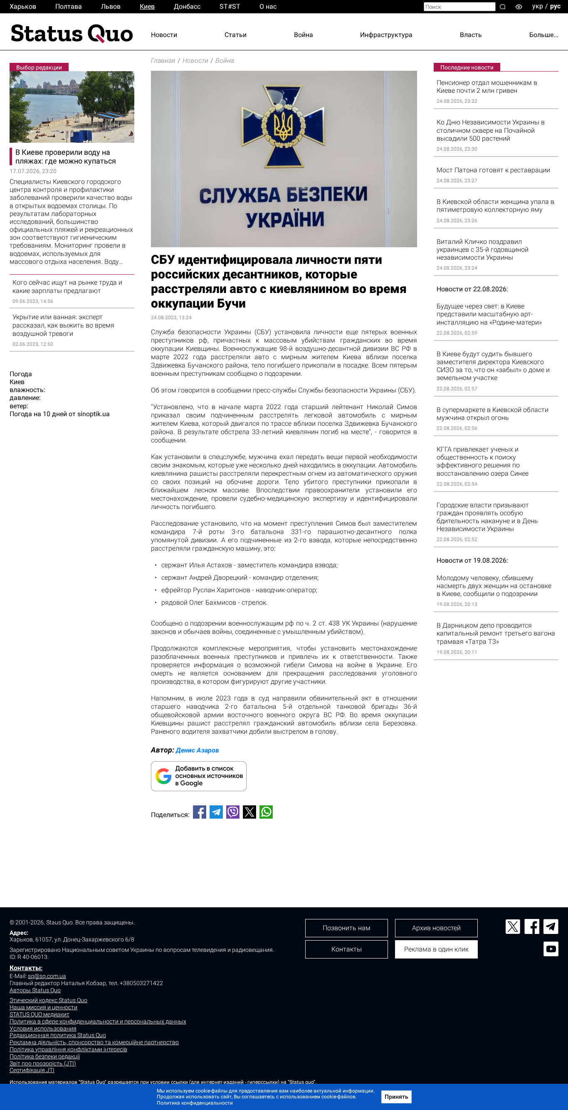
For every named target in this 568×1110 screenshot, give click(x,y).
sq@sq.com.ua (47, 976)
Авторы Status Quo (35, 990)
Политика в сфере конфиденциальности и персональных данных (98, 1021)
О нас (268, 6)
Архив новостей (436, 928)
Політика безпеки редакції (45, 1056)
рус (555, 6)
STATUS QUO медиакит (39, 1014)
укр (537, 6)
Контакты (25, 968)
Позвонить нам (346, 928)
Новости (164, 35)
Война (303, 35)
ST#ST (230, 6)
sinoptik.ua (93, 414)
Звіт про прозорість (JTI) (43, 1063)
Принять (396, 1096)
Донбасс (187, 6)
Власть (471, 35)
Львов (111, 6)
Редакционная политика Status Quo (58, 1035)
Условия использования (43, 1028)
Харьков (23, 6)
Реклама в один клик (436, 949)
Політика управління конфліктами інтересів (68, 1049)
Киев (147, 6)
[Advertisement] (284, 853)
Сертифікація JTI (32, 1070)
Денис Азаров (197, 750)
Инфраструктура (386, 35)
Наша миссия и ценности (43, 1007)
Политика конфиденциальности (195, 1103)
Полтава (68, 6)
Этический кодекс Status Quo (48, 1000)
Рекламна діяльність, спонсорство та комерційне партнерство (94, 1042)
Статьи (236, 35)
